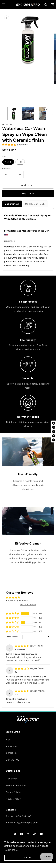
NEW (8, 740)
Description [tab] (12, 203)
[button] (3, 4)
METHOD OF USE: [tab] (35, 203)
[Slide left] (3, 114)
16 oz (8, 162)
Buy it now (28, 193)
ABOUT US (11, 753)
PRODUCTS (12, 746)
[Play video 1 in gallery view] (42, 113)
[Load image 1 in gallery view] (13, 113)
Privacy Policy (13, 799)
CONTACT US (12, 760)
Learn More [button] (11, 850)
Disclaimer (11, 778)
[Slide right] (52, 114)
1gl (20, 162)
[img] (22, 646)
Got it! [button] (28, 857)
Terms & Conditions (16, 785)
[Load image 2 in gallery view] (28, 113)
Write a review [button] (28, 604)
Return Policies (14, 792)
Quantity (6, 168)
